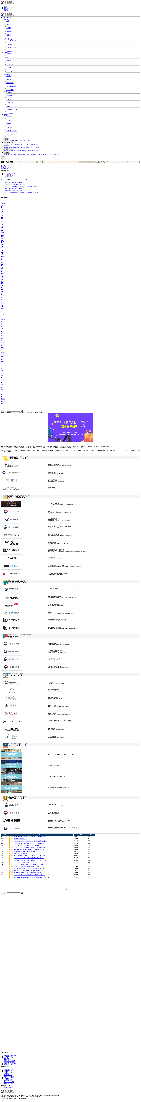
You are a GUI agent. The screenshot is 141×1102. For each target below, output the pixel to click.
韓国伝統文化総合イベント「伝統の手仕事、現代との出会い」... (31, 836)
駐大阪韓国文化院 (8, 1057)
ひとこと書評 (10, 90)
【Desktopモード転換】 (22, 1098)
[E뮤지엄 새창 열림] (11, 514)
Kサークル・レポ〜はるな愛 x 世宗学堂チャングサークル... (30, 860)
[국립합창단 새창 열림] (11, 732)
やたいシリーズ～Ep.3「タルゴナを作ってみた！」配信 (29, 843)
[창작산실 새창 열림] (11, 615)
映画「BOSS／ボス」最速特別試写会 (14, 182)
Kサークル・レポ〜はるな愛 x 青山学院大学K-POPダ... (29, 858)
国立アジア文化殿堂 (9, 1082)
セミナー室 (9, 71)
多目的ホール (10, 67)
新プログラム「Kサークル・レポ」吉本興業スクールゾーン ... (31, 868)
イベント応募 (6, 179)
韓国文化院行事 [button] (8, 39)
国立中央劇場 (7, 1078)
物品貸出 (8, 60)
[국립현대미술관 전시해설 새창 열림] (11, 623)
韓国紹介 (6, 6)
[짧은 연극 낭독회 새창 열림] (11, 693)
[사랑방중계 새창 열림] (11, 592)
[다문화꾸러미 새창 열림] (11, 491)
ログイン (6, 10)
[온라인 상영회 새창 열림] (11, 608)
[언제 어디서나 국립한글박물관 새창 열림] (11, 530)
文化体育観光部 (8, 1056)
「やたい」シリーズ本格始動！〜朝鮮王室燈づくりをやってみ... (31, 847)
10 (66, 889)
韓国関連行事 (10, 127)
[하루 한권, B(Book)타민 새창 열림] (11, 670)
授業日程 (8, 99)
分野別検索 (9, 44)
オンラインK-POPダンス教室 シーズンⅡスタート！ (27, 862)
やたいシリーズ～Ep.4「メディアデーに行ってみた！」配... (30, 841)
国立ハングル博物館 (9, 1077)
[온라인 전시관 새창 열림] (11, 816)
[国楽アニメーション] (11, 468)
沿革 (7, 24)
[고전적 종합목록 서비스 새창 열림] (11, 654)
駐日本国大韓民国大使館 (10, 1055)
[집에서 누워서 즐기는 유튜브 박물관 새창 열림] (11, 759)
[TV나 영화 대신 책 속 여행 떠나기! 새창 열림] (11, 781)
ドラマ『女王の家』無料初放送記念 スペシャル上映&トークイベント (22, 186)
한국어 (13, 17)
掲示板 (6, 7)
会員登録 (6, 9)
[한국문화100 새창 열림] (11, 545)
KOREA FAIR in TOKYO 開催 (21, 853)
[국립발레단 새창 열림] (11, 709)
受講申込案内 (10, 102)
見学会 (8, 57)
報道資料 (6, 8)
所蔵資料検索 (10, 83)
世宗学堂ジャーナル (11, 109)
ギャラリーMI (10, 64)
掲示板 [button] (5, 115)
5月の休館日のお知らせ (20, 838)
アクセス (8, 38)
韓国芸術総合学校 (8, 1069)
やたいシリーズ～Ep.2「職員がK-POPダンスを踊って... (29, 845)
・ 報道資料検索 (8, 176)
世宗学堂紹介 (10, 92)
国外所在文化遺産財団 (9, 1062)
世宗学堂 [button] (6, 91)
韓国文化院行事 (8, 142)
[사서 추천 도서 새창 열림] (11, 646)
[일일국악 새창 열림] (11, 685)
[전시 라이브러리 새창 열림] (11, 538)
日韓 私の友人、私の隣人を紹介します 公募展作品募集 (29, 849)
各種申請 (6, 145)
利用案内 (8, 35)
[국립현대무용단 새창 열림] (11, 701)
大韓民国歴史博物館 (9, 1076)
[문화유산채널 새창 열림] (11, 522)
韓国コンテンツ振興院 (9, 1061)
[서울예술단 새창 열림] (11, 740)
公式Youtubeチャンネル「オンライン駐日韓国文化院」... (29, 875)
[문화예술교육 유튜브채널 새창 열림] (11, 576)
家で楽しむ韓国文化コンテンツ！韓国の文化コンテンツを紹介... (31, 877)
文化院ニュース (10, 120)
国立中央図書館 (8, 1072)
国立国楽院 (6, 1073)
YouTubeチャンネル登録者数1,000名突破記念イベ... (28, 870)
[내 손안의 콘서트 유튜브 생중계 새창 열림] (11, 724)
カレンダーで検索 (11, 40)
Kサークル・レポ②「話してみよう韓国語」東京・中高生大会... (31, 864)
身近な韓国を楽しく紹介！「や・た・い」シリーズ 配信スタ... (31, 855)
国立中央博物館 (8, 1070)
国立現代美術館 (8, 1079)
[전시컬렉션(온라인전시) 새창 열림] (11, 831)
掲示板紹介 (9, 116)
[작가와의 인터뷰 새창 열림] (11, 631)
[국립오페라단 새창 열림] (11, 716)
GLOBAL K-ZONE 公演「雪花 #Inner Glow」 (15, 184)
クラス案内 (9, 95)
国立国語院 (6, 1071)
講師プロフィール (11, 106)
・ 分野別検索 (7, 174)
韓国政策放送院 (8, 1080)
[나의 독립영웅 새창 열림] (11, 507)
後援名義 (8, 53)
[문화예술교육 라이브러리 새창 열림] (11, 569)
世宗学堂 (6, 152)
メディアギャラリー (11, 47)
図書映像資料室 (8, 149)
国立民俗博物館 (8, 1075)
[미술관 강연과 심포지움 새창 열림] (11, 553)
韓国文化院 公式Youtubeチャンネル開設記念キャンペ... (29, 872)
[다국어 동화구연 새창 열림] (11, 476)
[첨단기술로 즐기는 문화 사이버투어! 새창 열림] (11, 792)
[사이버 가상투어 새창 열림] (11, 823)
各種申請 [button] (6, 52)
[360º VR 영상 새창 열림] (11, 808)
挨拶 (7, 21)
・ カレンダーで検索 (9, 173)
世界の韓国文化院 (8, 1087)
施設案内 (8, 31)
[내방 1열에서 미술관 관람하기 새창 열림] (11, 770)
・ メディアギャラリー (10, 175)
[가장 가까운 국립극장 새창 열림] (11, 600)
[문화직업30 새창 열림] (11, 561)
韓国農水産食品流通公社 (10, 1063)
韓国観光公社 (7, 1059)
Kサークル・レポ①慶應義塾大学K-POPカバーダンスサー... (29, 866)
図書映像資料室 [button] (8, 74)
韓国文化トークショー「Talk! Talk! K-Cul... (26, 851)
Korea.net (6, 1058)
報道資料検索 (10, 51)
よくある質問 (10, 113)
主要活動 (8, 28)
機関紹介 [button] (6, 19)
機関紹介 (6, 139)
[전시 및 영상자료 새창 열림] (11, 483)
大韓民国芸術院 (8, 1083)
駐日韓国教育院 (8, 1064)
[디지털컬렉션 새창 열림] (11, 662)
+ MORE (26, 179)
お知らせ (8, 76)
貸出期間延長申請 (11, 86)
